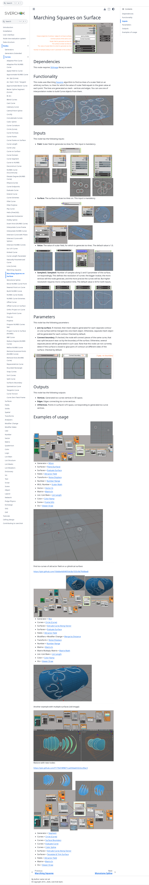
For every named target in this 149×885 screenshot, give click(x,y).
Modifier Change (11, 423)
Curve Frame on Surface (16, 140)
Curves (8, 57)
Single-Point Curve (14, 313)
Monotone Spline (13, 280)
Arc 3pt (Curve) (12, 78)
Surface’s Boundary (14, 383)
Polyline (10, 321)
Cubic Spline (12, 122)
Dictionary (9, 471)
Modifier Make (10, 427)
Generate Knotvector (15, 216)
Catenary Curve (13, 107)
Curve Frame (12, 137)
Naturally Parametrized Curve (16, 261)
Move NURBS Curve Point (17, 284)
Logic (7, 453)
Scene (7, 486)
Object (7, 490)
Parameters (126, 25)
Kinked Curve (12, 252)
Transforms (9, 416)
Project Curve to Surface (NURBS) (16, 332)
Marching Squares (14, 270)
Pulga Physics (10, 501)
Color (7, 449)
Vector (7, 438)
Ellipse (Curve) (12, 183)
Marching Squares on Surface (15, 274)
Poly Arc (10, 317)
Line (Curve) (11, 266)
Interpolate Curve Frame (16, 227)
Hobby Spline (12, 220)
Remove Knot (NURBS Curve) (15, 359)
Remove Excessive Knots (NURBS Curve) (16, 352)
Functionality (127, 17)
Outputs (125, 28)
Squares (59, 82)
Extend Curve (12, 194)
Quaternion (9, 446)
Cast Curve (11, 103)
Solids (7, 409)
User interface (8, 35)
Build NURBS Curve (14, 291)
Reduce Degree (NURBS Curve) (16, 342)
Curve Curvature (13, 125)
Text (6, 479)
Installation (7, 31)
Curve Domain (12, 155)
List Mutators (10, 468)
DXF (6, 512)
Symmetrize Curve (14, 386)
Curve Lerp (11, 148)
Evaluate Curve (12, 190)
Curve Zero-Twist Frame (16, 397)
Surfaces (8, 401)
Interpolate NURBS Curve (17, 231)
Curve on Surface (13, 151)
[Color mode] (113, 9)
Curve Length (12, 144)
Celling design (8, 520)
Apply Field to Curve (14, 71)
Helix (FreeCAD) (13, 212)
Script (7, 483)
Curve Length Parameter (16, 256)
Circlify (9, 114)
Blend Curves (12, 99)
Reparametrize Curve (15, 364)
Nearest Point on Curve (16, 287)
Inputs (124, 21)
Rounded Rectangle (14, 368)
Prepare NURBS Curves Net (16, 325)
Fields (7, 405)
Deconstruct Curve (14, 166)
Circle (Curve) (12, 129)
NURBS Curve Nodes (15, 295)
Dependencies (127, 14)
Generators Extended (13, 53)
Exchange (9, 505)
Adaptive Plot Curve (14, 61)
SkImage (54, 67)
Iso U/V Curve (12, 248)
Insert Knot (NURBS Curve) (17, 223)
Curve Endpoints (13, 186)
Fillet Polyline (12, 205)
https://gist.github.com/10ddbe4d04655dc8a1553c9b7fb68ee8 (61, 571)
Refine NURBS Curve (15, 347)
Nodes (5, 46)
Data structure (8, 42)
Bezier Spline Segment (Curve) (15, 90)
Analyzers (8, 420)
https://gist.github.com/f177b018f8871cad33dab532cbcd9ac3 (61, 768)
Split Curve (11, 379)
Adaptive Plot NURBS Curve (15, 65)
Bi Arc (9, 96)
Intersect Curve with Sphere (15, 239)
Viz (6, 475)
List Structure (10, 460)
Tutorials (6, 516)
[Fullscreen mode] (109, 9)
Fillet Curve (11, 201)
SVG (6, 509)
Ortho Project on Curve (16, 309)
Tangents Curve (13, 390)
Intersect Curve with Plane (17, 235)
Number (8, 434)
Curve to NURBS (13, 162)
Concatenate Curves (14, 118)
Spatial (7, 412)
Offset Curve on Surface (16, 306)
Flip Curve (11, 209)
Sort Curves (11, 375)
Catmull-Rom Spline (14, 111)
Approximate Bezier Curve (17, 86)
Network (8, 497)
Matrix (7, 442)
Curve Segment (13, 159)
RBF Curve (11, 337)
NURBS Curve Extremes (16, 298)
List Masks (9, 464)
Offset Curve (12, 302)
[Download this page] (105, 9)
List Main (8, 457)
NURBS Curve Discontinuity (12, 171)
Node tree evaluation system (14, 38)
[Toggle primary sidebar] (34, 9)
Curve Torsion (12, 394)
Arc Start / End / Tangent (16, 82)
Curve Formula (12, 133)
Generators (9, 49)
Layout (7, 494)
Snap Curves (12, 371)
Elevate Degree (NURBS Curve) (16, 177)
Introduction (8, 27)
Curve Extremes (13, 198)
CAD (6, 431)
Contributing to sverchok (13, 523)
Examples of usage (129, 32)
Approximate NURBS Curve (17, 75)
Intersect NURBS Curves (16, 245)
